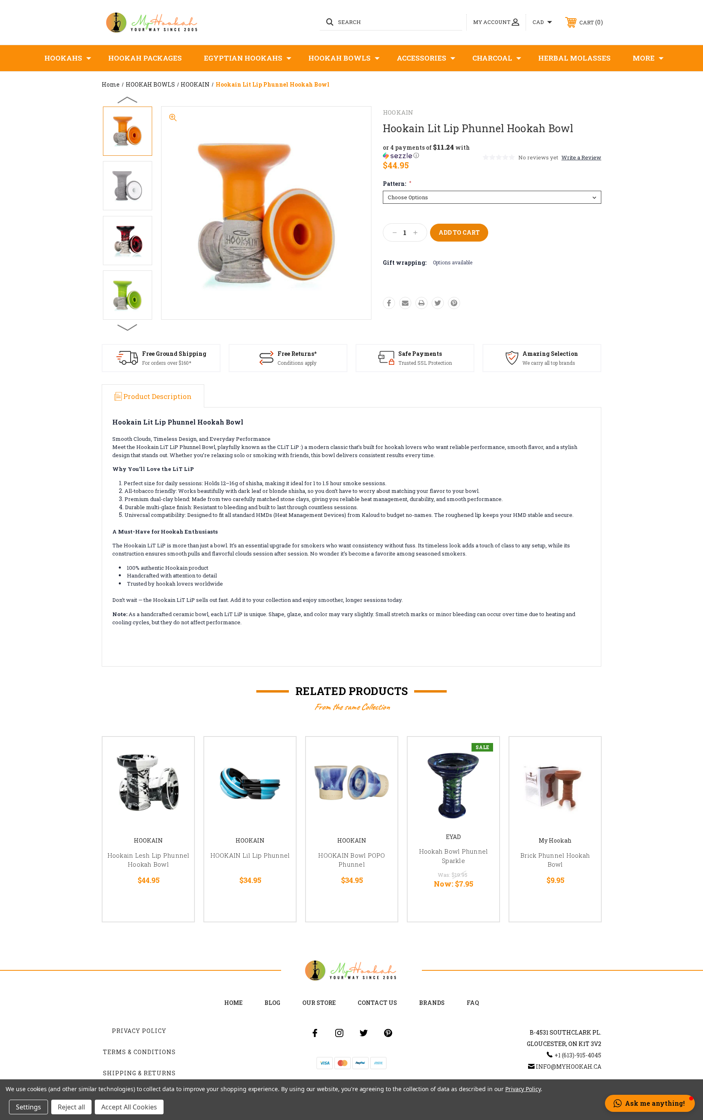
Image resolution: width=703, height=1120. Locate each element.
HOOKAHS (63, 58)
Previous (128, 100)
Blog (272, 1003)
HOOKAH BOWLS (339, 58)
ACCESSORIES (421, 58)
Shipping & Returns (139, 1073)
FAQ (473, 1003)
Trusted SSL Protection (425, 363)
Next (128, 327)
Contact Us (377, 1003)
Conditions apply (297, 363)
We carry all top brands (548, 363)
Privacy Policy (139, 1031)
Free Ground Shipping (174, 353)
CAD (539, 22)
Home (233, 1003)
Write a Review (581, 157)
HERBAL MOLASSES (574, 58)
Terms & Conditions (139, 1052)
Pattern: (397, 184)
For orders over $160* (166, 363)
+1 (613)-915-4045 (578, 1055)
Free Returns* (297, 353)
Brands (432, 1003)
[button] (432, 151)
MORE (644, 58)
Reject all (71, 1107)
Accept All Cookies (129, 1107)
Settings (28, 1107)
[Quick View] (178, 753)
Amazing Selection (550, 353)
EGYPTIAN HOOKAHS (243, 58)
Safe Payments (420, 353)
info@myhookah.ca (568, 1066)
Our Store (319, 1003)
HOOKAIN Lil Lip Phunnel (250, 855)
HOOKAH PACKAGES (145, 58)
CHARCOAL (492, 58)
